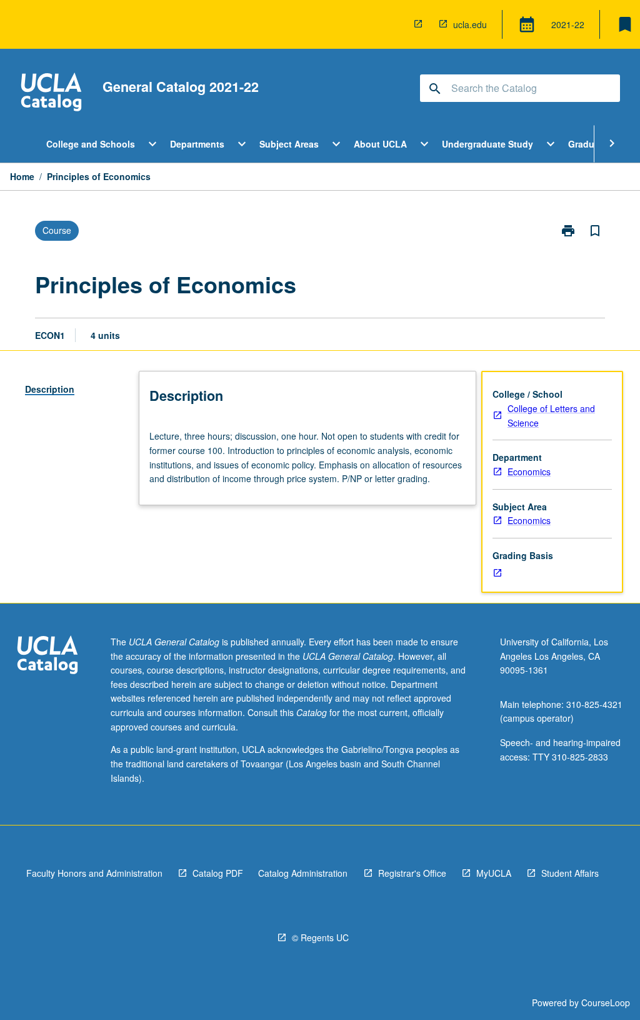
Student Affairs (570, 873)
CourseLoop (605, 1002)
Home (22, 176)
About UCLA (380, 144)
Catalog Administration (303, 873)
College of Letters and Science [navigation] (551, 415)
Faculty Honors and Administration (94, 873)
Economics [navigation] (529, 471)
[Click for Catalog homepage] (51, 93)
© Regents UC (320, 937)
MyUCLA (493, 873)
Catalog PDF (217, 873)
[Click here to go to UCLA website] (47, 656)
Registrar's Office (412, 873)
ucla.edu (470, 24)
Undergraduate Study (487, 144)
